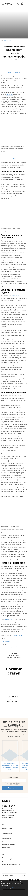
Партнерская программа (8, 844)
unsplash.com (17, 635)
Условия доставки (7, 833)
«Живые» (9, 95)
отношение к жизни (9, 571)
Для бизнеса (5, 850)
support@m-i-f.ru (7, 815)
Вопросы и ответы (7, 828)
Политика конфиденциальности (11, 864)
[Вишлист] (18, 4)
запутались (16, 296)
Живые (14, 158)
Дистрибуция (6, 847)
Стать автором (6, 842)
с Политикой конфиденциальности (11, 887)
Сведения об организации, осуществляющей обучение (9, 858)
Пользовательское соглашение (10, 861)
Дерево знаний (6, 831)
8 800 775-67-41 (8, 806)
